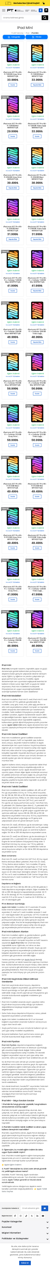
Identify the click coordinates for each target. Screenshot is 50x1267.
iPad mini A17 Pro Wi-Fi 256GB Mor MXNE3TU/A (12, 229)
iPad (27, 33)
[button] (3, 10)
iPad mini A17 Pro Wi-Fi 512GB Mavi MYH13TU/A (12, 486)
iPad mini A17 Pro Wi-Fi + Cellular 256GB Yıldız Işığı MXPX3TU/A (37, 332)
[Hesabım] (41, 10)
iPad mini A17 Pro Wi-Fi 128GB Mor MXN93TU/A (12, 126)
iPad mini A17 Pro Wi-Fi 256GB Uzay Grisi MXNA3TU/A (12, 177)
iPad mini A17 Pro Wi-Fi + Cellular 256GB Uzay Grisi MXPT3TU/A (12, 640)
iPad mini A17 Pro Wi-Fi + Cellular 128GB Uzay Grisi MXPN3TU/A (12, 589)
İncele (13, 85)
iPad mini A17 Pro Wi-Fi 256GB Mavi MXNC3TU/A (37, 177)
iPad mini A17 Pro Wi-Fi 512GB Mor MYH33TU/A (37, 486)
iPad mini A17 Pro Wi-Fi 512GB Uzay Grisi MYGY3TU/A (12, 537)
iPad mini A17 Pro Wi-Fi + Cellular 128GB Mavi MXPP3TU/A (12, 280)
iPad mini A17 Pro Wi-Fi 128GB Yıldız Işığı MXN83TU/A (37, 126)
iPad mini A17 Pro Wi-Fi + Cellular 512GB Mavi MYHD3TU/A (12, 383)
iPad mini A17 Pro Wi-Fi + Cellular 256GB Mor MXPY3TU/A (37, 640)
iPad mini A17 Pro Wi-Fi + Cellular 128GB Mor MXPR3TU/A (37, 280)
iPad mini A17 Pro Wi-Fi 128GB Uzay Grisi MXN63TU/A (12, 74)
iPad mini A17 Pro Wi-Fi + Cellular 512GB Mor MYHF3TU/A (37, 383)
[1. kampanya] (24, 5)
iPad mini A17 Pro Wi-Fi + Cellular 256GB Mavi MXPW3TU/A (12, 332)
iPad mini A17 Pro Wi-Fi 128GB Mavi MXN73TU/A (37, 74)
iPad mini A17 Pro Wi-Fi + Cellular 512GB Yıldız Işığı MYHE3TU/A (37, 434)
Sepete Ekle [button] (37, 85)
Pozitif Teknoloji (17, 33)
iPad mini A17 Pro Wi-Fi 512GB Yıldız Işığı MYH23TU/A (37, 537)
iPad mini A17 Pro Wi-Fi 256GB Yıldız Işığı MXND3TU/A (37, 229)
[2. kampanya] (25, 5)
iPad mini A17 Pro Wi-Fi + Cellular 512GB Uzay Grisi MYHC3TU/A (12, 434)
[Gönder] (45, 17)
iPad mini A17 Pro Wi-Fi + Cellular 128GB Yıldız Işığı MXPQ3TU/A (37, 589)
